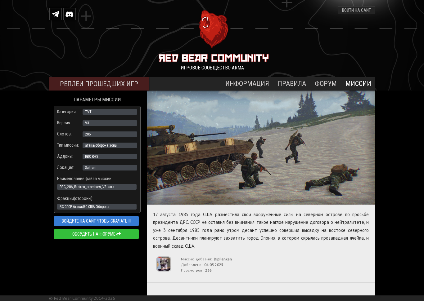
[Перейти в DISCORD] (69, 14)
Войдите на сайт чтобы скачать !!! (96, 221)
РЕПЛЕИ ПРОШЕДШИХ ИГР (99, 84)
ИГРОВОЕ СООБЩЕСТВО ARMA (212, 68)
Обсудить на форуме (94, 234)
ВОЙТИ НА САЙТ (356, 10)
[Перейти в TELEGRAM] (55, 14)
